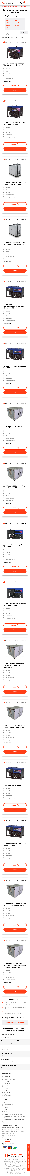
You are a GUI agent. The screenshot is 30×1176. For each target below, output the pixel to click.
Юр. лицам (7, 1083)
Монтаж (6, 1102)
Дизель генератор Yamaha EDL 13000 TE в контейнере (14, 183)
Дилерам (6, 1088)
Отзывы (6, 1086)
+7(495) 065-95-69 (9, 1125)
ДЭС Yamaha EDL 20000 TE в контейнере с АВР (14, 487)
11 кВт (17, 22)
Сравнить (8, 42)
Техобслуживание (9, 1105)
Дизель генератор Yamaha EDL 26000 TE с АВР (14, 844)
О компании (7, 1076)
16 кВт (8, 27)
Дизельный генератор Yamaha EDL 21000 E (14, 545)
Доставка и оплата (10, 1078)
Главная (4, 6)
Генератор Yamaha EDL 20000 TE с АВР (14, 367)
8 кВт (8, 20)
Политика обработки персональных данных (15, 1117)
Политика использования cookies (14, 1119)
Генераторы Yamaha (13, 6)
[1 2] (15, 170)
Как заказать (8, 1095)
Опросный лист (9, 1093)
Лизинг (6, 1109)
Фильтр (24, 32)
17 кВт (17, 27)
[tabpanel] (15, 170)
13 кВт (17, 24)
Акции (6, 1090)
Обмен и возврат (9, 1079)
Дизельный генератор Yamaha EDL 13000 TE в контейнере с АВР (14, 244)
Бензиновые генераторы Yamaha (15, 1022)
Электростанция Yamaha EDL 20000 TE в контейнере (14, 427)
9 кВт (17, 20)
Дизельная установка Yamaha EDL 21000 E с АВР (14, 604)
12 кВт (8, 24)
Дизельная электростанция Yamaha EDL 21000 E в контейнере (14, 665)
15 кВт (17, 25)
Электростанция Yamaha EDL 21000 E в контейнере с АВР (14, 726)
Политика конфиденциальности (14, 1114)
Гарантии (7, 1081)
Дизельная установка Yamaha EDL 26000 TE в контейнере (14, 904)
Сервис (6, 1107)
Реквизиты (7, 1085)
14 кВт (8, 25)
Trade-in (6, 1111)
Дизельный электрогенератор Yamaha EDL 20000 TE (13, 306)
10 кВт (8, 22)
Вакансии (7, 1092)
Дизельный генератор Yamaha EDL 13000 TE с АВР (14, 123)
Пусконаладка (8, 1104)
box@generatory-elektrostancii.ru (13, 1127)
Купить (15, 90)
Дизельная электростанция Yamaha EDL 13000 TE (14, 64)
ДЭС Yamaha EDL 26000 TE (13, 785)
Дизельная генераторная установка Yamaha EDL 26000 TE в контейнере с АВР (14, 965)
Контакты (5, 1122)
